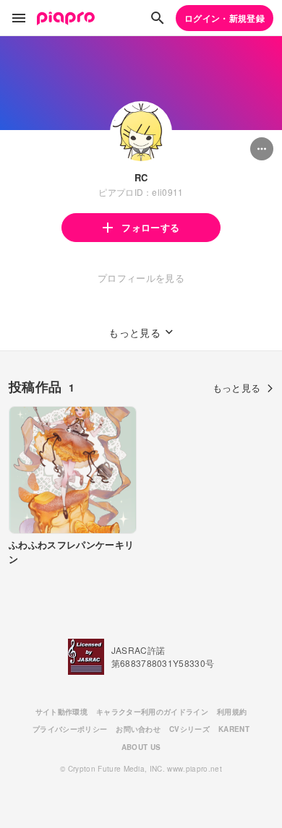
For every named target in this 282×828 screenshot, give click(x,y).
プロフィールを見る (141, 278)
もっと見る (237, 387)
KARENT (233, 729)
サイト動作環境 (61, 712)
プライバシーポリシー (70, 729)
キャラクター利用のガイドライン (152, 712)
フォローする (150, 227)
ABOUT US (141, 747)
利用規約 (232, 712)
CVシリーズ (189, 729)
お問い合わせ (138, 729)
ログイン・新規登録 (224, 18)
